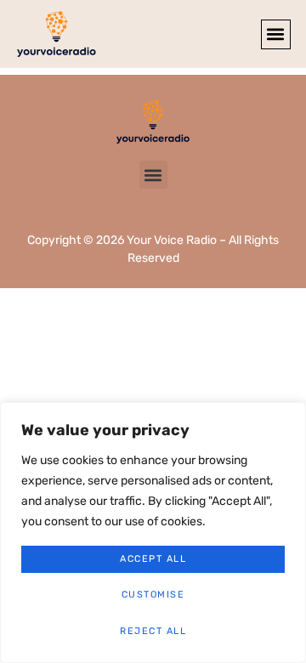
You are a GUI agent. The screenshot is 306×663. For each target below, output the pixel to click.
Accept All (153, 558)
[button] (276, 34)
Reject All (153, 631)
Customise (153, 594)
